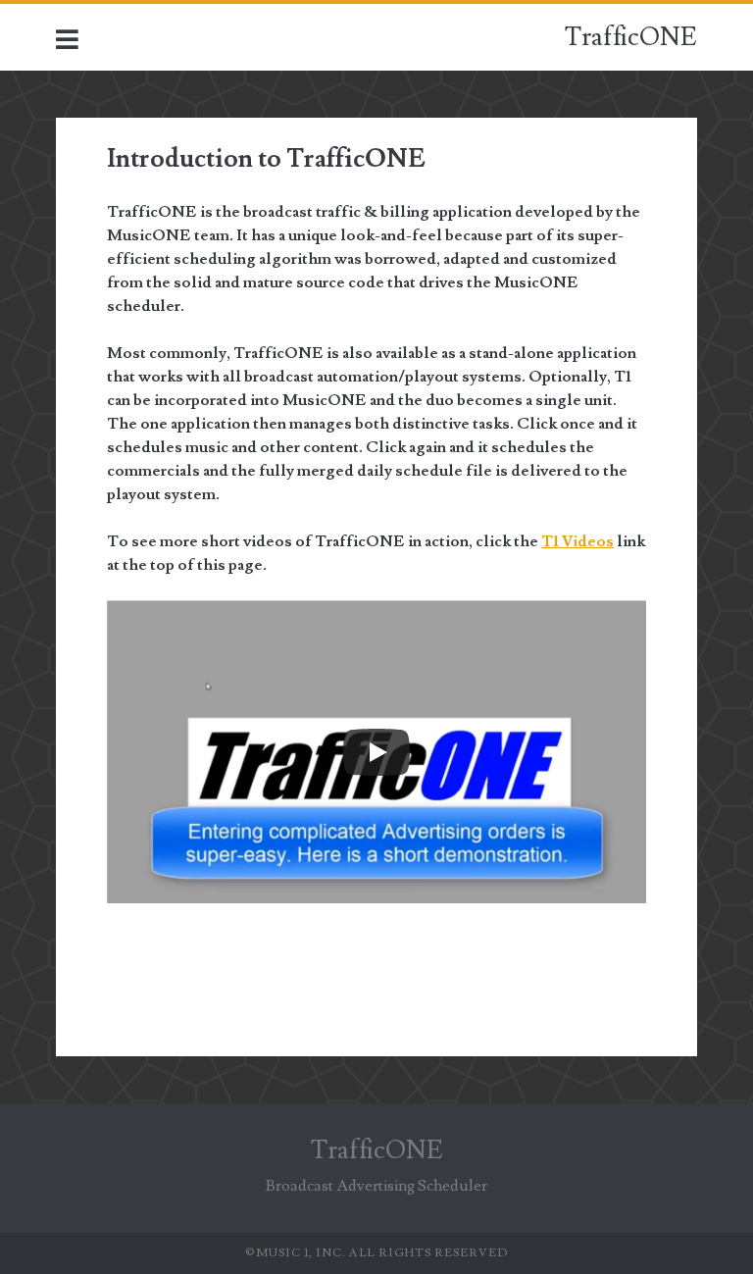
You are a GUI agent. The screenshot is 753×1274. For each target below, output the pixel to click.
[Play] (376, 752)
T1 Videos (577, 541)
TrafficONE (631, 37)
